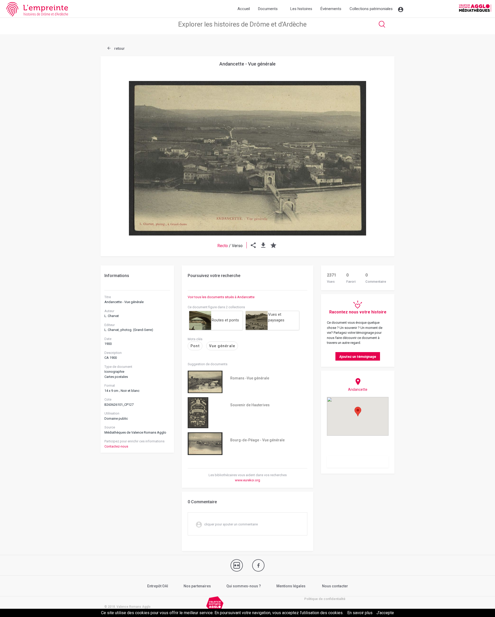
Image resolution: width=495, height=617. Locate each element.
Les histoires (301, 8)
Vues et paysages (276, 317)
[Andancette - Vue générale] (247, 158)
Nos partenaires (197, 586)
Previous (117, 146)
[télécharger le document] (263, 245)
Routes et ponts (225, 320)
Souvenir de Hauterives (250, 405)
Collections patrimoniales (371, 8)
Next (378, 146)
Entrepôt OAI (157, 586)
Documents (268, 8)
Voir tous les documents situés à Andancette (221, 297)
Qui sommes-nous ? (243, 586)
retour (119, 48)
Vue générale (222, 346)
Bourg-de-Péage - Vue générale (257, 440)
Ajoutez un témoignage (357, 356)
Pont (195, 346)
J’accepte (385, 612)
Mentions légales (291, 586)
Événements (330, 8)
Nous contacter (335, 586)
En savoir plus (360, 612)
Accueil (243, 8)
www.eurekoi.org (247, 480)
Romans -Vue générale (249, 378)
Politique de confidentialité (324, 599)
